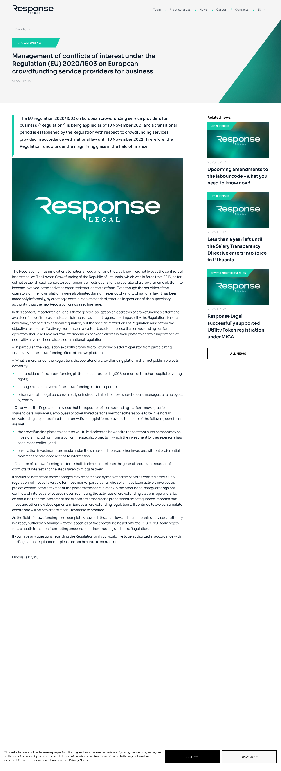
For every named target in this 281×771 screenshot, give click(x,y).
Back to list (23, 29)
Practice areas (180, 9)
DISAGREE (249, 757)
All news (238, 353)
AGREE (192, 757)
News (204, 9)
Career (221, 9)
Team (157, 9)
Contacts (242, 9)
